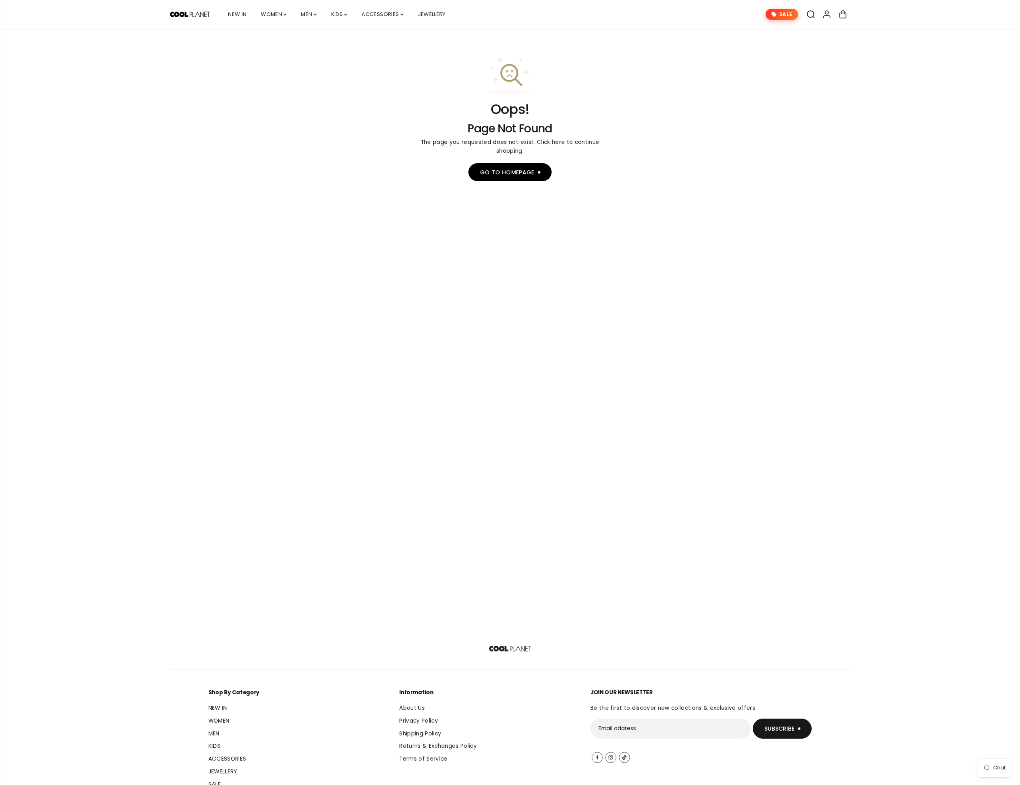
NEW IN (237, 14)
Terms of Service (423, 759)
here (558, 142)
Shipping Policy (420, 733)
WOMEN (272, 14)
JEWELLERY (432, 14)
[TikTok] (624, 757)
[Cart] (843, 14)
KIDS (337, 14)
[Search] (811, 14)
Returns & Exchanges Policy (438, 746)
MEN (307, 14)
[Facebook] (597, 757)
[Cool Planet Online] (190, 14)
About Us (412, 708)
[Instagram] (611, 757)
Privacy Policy (418, 721)
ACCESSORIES (381, 14)
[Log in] (827, 14)
